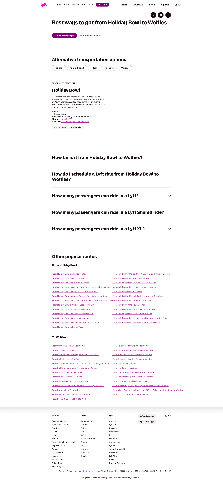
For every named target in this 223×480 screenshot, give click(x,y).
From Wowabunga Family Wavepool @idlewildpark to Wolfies (140, 385)
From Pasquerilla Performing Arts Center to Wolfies (75, 354)
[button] (111, 157)
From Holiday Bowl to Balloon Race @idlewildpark (75, 291)
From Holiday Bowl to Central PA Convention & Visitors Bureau (141, 274)
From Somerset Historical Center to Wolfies (132, 359)
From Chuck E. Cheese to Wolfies (67, 376)
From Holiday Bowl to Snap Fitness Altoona (132, 313)
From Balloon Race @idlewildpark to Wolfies (132, 350)
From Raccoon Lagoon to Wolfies (67, 372)
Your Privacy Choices (105, 471)
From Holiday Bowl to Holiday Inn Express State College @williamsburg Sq (86, 287)
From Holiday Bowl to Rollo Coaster (128, 305)
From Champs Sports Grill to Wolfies (68, 346)
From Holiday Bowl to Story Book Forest (130, 278)
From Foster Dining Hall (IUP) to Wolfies (70, 399)
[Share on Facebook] (161, 15)
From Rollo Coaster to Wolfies (65, 359)
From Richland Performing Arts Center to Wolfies (74, 368)
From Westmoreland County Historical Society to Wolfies (78, 385)
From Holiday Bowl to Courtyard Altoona (70, 282)
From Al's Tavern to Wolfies (64, 350)
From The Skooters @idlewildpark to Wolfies (132, 376)
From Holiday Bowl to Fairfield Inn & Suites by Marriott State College (83, 300)
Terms (61, 471)
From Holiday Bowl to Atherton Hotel (69, 274)
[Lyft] (43, 4)
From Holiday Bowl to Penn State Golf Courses (133, 309)
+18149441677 (65, 119)
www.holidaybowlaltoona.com (75, 121)
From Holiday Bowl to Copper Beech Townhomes (74, 305)
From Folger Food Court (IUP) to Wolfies (130, 346)
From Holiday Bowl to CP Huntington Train (131, 300)
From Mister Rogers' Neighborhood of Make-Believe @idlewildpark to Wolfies (147, 390)
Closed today (60, 114)
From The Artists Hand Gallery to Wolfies (130, 381)
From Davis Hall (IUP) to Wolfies (66, 390)
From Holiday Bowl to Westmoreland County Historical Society (141, 318)
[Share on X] (153, 15)
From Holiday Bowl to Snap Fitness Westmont (72, 313)
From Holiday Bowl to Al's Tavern (127, 291)
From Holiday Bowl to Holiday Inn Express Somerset (136, 322)
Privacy (70, 471)
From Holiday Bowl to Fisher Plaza (67, 327)
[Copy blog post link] (168, 15)
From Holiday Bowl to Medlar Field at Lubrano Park (75, 322)
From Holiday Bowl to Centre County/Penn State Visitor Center (80, 296)
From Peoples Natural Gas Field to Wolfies (71, 394)
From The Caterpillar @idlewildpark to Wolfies (133, 372)
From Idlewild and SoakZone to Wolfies (70, 381)
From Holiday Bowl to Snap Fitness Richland (72, 309)
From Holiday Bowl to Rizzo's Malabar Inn (71, 318)
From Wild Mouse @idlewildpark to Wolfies (132, 354)
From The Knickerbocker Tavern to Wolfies (131, 394)
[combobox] (178, 4)
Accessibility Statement (84, 471)
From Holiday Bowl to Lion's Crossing (69, 278)
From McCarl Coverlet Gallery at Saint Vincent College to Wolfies (81, 363)
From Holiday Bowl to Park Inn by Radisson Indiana (135, 287)
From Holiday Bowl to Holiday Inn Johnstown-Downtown (138, 296)
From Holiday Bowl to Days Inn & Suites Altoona (134, 282)
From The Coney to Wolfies (124, 368)
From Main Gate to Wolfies (124, 363)
